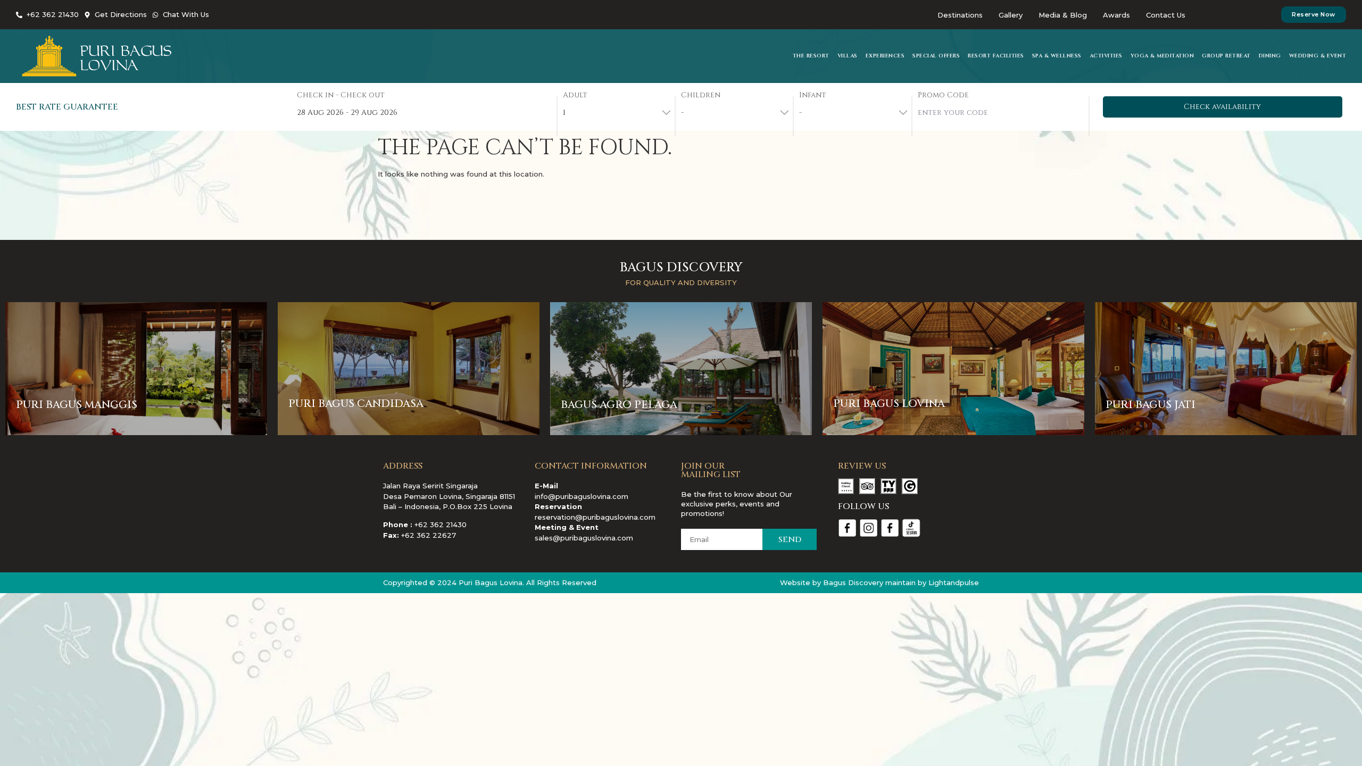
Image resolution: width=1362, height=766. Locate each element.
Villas (847, 56)
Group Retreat (1226, 56)
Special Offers (936, 56)
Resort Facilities (996, 56)
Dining (1270, 56)
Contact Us (1165, 15)
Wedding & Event (1318, 56)
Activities (1106, 56)
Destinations (960, 15)
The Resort (811, 56)
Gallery (1011, 15)
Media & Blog (1063, 15)
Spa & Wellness (1057, 56)
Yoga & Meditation (1162, 56)
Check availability (1222, 107)
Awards (1116, 15)
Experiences (885, 56)
